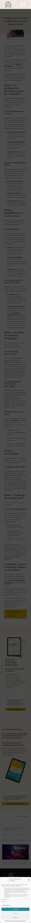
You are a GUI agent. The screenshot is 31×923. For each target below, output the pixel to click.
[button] (28, 880)
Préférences (15, 917)
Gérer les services (6, 905)
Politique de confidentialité (20, 920)
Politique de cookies (9, 920)
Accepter (15, 909)
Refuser (15, 913)
